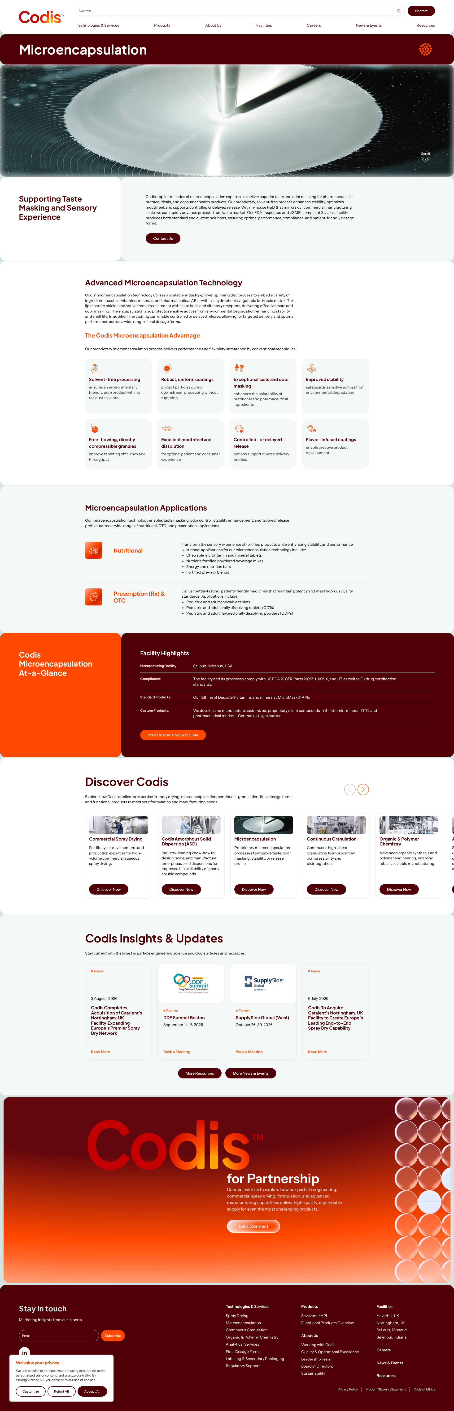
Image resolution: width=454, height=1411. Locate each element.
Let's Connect (253, 1226)
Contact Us (163, 238)
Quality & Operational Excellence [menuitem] (330, 1351)
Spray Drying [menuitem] (237, 1315)
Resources (386, 1375)
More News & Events (251, 1073)
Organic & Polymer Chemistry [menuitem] (252, 1337)
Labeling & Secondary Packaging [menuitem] (255, 1358)
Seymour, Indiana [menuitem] (392, 1337)
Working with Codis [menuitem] (318, 1344)
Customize (30, 1391)
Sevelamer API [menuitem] (314, 1315)
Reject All (61, 1391)
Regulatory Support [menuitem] (243, 1365)
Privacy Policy (348, 1389)
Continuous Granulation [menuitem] (247, 1329)
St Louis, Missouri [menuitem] (392, 1329)
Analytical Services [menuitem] (242, 1344)
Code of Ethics (424, 1389)
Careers (384, 1350)
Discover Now (109, 889)
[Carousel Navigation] (356, 789)
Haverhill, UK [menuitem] (388, 1315)
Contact (421, 11)
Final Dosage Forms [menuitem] (243, 1351)
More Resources (200, 1073)
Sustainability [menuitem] (313, 1373)
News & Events (390, 1362)
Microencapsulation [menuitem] (243, 1322)
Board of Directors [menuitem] (317, 1366)
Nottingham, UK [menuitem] (391, 1322)
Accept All (92, 1391)
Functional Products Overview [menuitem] (327, 1322)
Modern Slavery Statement (386, 1389)
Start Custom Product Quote (173, 735)
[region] (61, 1378)
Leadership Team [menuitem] (316, 1359)
